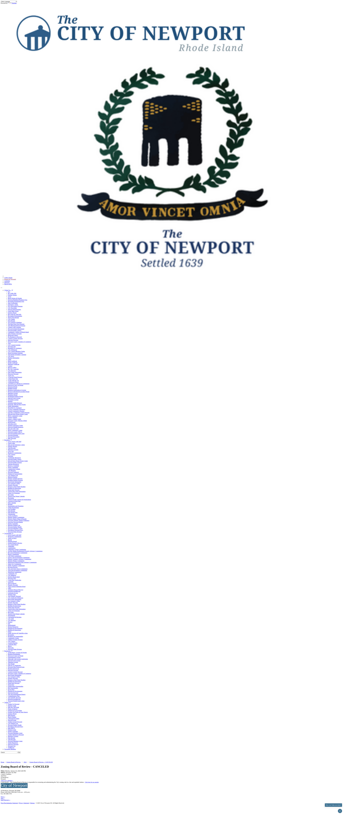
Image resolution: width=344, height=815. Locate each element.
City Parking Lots (13, 475)
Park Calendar (12, 503)
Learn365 (10, 581)
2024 (25, 762)
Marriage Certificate (13, 364)
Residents (7, 440)
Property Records (13, 485)
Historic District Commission (16, 517)
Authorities (11, 546)
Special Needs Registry (14, 309)
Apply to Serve (12, 538)
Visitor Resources (13, 743)
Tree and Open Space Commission (18, 569)
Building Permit (12, 388)
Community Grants (13, 638)
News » (3, 797)
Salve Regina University (15, 333)
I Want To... (8, 290)
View (9, 343)
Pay (9, 292)
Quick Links (11, 443)
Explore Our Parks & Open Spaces (18, 712)
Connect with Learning (14, 327)
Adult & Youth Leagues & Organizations (19, 499)
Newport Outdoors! (13, 472)
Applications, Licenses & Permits (17, 652)
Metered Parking (12, 477)
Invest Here (11, 689)
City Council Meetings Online (16, 351)
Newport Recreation (13, 437)
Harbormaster (12, 625)
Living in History (13, 515)
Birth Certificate (12, 361)
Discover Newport (13, 374)
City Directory (12, 370)
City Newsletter (12, 308)
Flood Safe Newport (13, 490)
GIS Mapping (12, 470)
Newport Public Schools (15, 462)
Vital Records (12, 448)
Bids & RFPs (8, 284)
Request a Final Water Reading (16, 486)
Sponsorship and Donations (15, 506)
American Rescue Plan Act (15, 590)
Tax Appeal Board (13, 544)
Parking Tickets (12, 295)
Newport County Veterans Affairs (17, 420)
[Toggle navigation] (1, 287)
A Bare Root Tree (13, 379)
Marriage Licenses (13, 449)
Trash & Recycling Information (17, 491)
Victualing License (13, 399)
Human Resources (13, 627)
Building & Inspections (14, 488)
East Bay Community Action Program (18, 412)
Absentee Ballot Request (15, 403)
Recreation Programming (15, 316)
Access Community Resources (16, 409)
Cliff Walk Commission (14, 556)
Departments (11, 615)
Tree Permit (11, 664)
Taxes (9, 296)
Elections (10, 456)
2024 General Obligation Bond (16, 586)
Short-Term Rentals (13, 317)
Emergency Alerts (13, 304)
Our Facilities (11, 509)
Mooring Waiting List (14, 525)
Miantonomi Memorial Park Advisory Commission (22, 562)
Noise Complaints (13, 467)
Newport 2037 (12, 578)
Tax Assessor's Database (15, 322)
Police (9, 631)
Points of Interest (12, 709)
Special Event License (14, 398)
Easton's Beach (12, 313)
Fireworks (11, 647)
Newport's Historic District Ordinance (18, 520)
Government (8, 533)
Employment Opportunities (15, 686)
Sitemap (32, 803)
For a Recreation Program (15, 306)
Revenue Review (13, 567)
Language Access (13, 593)
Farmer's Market (12, 417)
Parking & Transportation (15, 474)
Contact (10, 366)
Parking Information (13, 358)
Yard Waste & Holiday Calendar (17, 354)
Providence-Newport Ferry (15, 530)
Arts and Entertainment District (16, 694)
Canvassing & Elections (14, 617)
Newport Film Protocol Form (16, 667)
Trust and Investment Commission (17, 570)
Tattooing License (13, 662)
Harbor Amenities (13, 523)
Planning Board (12, 541)
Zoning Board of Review (15, 543)
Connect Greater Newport (15, 338)
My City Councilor (13, 369)
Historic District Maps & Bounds (17, 519)
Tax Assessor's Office (14, 483)
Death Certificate (12, 362)
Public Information (13, 406)
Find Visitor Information (15, 372)
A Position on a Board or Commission (18, 383)
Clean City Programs (14, 493)
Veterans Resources (13, 464)
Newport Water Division (15, 532)
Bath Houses (11, 715)
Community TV (12, 573)
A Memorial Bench (13, 382)
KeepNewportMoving (14, 591)
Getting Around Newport (15, 722)
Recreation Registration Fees (16, 301)
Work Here (11, 685)
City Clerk (11, 619)
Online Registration (13, 507)
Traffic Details (8, 277)
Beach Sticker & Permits (15, 298)
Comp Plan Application (14, 580)
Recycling (11, 494)
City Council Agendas (14, 345)
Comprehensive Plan (14, 696)
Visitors (6, 702)
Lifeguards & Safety (13, 718)
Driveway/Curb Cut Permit (15, 385)
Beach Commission (13, 554)
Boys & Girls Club (13, 428)
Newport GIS (12, 346)
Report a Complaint (13, 466)
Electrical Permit (12, 387)
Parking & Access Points (15, 710)
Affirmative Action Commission (17, 549)
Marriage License (13, 393)
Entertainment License (14, 657)
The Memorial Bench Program (16, 325)
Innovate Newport (13, 340)
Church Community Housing (16, 411)
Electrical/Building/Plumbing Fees (17, 300)
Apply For (11, 375)
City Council (11, 454)
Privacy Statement (24, 803)
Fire (9, 623)
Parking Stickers (12, 446)
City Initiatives (12, 575)
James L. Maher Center (14, 419)
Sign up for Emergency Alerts (16, 445)
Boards (10, 540)
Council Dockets (12, 643)
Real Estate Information (14, 482)
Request (10, 401)
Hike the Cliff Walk (13, 707)
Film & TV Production (14, 665)
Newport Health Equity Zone (16, 433)
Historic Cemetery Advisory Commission (19, 559)
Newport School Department (16, 329)
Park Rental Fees (12, 512)
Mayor (10, 646)
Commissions (11, 548)
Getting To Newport (13, 704)
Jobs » (2, 798)
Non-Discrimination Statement (9, 803)
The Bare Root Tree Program (16, 324)
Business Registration (14, 654)
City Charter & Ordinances (15, 598)
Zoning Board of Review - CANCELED (41, 762)
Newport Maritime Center (15, 528)
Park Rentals (11, 321)
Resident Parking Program (15, 480)
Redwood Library (13, 335)
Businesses (7, 651)
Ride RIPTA (11, 728)
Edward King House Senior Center (18, 414)
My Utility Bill (12, 293)
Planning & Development (15, 628)
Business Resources (13, 668)
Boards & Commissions (14, 453)
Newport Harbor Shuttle (15, 527)
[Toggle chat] (340, 811)
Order (9, 359)
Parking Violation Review (15, 478)
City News (11, 356)
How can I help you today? (333, 805)
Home (2, 762)
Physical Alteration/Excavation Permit (18, 391)
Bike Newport (12, 438)
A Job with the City (13, 380)
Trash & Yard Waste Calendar (16, 496)
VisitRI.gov (11, 747)
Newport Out (11, 746)
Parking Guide (12, 705)
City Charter (11, 319)
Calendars (7, 281)
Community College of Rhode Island (18, 332)
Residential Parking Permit (15, 396)
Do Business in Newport (15, 337)
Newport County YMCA (15, 432)
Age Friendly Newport (14, 596)
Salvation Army (12, 424)
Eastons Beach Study (14, 577)
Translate (14, 3)
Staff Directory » (5, 800)
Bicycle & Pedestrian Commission (17, 552)
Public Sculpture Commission (16, 565)
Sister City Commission (14, 564)
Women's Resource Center (15, 425)
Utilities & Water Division (15, 639)
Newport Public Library (14, 330)
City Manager (12, 620)
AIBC (9, 588)
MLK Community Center (15, 416)
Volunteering (11, 514)
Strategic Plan (12, 594)
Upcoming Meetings (10, 749)
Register (10, 504)
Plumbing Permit (12, 395)
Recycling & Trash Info (14, 314)
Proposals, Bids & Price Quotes (17, 404)
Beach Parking (12, 717)
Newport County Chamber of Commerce (19, 341)
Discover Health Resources (15, 427)
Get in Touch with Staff (14, 441)
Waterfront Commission (14, 572)
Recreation (11, 498)
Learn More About (13, 311)
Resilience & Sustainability (15, 636)
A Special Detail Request (15, 377)
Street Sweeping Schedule (15, 353)
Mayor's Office (12, 367)
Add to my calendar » (7, 780)
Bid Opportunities (13, 688)
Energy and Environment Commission (19, 557)
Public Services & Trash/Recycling (18, 633)
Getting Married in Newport (16, 734)
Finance (10, 622)
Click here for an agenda (92, 782)
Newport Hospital (13, 435)
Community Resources (14, 457)
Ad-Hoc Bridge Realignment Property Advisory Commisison (25, 551)
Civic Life (11, 451)
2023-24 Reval (12, 583)
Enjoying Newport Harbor (15, 522)
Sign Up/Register (13, 303)
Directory (7, 282)
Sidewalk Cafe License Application (18, 659)
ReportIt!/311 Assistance (15, 348)
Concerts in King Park (14, 501)
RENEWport (11, 422)
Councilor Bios (12, 644)
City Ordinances (12, 350)
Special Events (12, 720)
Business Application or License (17, 390)
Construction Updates (14, 469)
